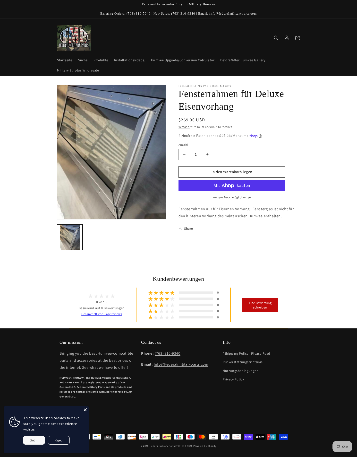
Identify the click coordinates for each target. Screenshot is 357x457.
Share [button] (188, 228)
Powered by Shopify (205, 446)
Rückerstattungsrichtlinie (243, 362)
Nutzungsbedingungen (240, 371)
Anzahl (183, 145)
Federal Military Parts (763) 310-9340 (171, 446)
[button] (276, 38)
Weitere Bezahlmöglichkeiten (232, 197)
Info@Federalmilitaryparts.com (181, 364)
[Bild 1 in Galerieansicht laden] (70, 237)
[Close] (85, 409)
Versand (184, 127)
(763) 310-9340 (167, 353)
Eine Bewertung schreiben (260, 305)
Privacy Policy (233, 379)
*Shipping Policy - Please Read (246, 353)
